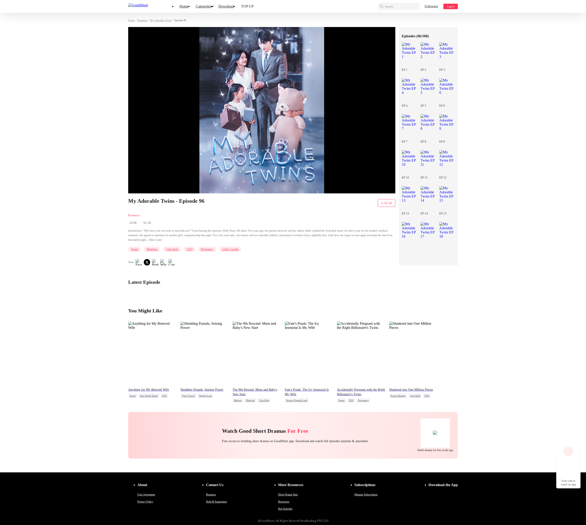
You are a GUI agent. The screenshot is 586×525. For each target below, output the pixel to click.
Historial (250, 400)
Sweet (134, 249)
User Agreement (146, 494)
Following (431, 6)
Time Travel (188, 395)
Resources (283, 501)
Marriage (152, 249)
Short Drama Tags (288, 494)
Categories (203, 6)
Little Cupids (230, 249)
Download (226, 6)
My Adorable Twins (161, 20)
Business (211, 494)
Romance (142, 20)
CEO (190, 249)
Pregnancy (207, 249)
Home (183, 6)
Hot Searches (285, 508)
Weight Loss (205, 395)
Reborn (238, 400)
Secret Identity (398, 395)
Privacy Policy (145, 501)
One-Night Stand (149, 395)
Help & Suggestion (216, 501)
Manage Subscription (365, 494)
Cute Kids (172, 249)
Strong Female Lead (296, 400)
